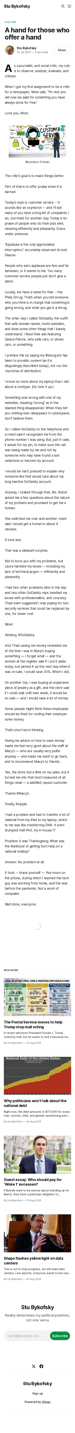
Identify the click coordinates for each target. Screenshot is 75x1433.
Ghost (46, 1402)
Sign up (37, 1393)
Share (62, 50)
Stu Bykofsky (17, 6)
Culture (10, 22)
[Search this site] (63, 6)
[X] (34, 1366)
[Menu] (69, 6)
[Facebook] (41, 1366)
